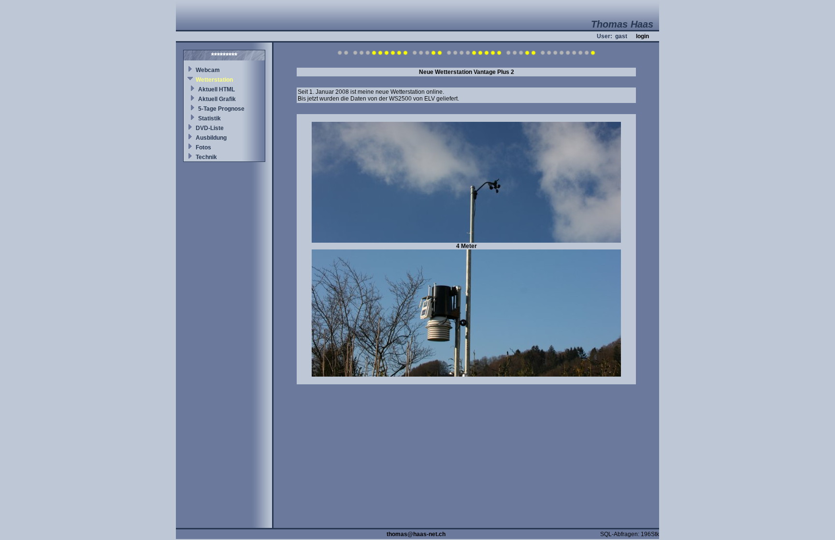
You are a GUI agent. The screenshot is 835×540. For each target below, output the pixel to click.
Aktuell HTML (216, 89)
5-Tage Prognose (221, 108)
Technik (206, 157)
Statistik (209, 118)
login (642, 36)
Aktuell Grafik (217, 99)
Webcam (208, 70)
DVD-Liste (210, 128)
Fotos (203, 147)
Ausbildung (211, 137)
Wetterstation (214, 79)
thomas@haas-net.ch (416, 534)
